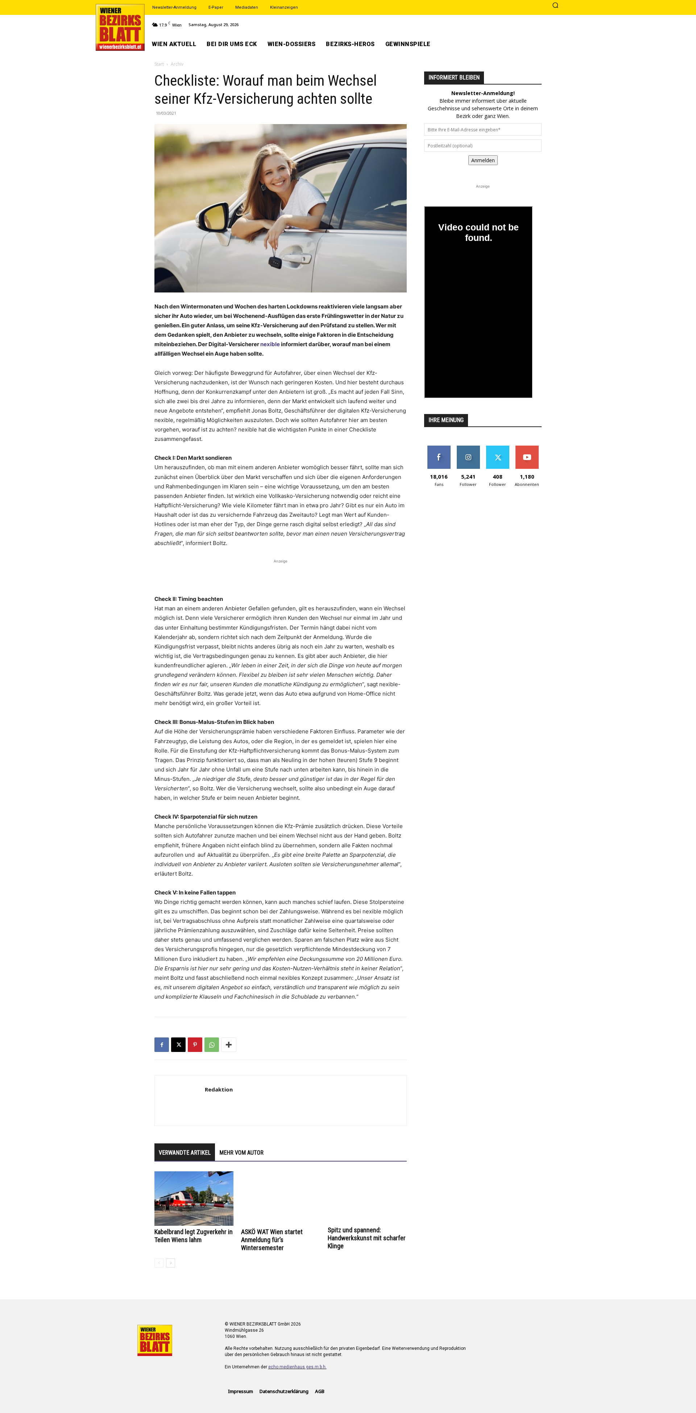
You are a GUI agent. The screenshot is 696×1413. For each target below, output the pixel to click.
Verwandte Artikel (185, 1152)
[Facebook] (161, 1044)
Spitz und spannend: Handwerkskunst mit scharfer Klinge (367, 1238)
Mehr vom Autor (241, 1152)
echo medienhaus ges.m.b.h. (297, 1366)
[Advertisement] (280, 576)
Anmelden (483, 160)
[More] (228, 1044)
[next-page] (170, 1262)
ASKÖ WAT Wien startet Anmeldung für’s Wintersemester (272, 1240)
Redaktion (219, 1089)
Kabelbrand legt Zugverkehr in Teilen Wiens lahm (193, 1236)
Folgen (468, 448)
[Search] (555, 6)
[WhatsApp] (211, 1044)
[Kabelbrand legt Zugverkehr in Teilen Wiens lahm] (193, 1198)
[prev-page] (158, 1262)
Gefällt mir (438, 448)
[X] (178, 1044)
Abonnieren (526, 448)
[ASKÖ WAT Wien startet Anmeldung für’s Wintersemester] (280, 1198)
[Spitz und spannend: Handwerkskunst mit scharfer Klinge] (367, 1197)
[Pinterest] (195, 1044)
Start (159, 64)
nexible (270, 344)
